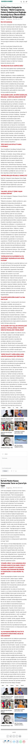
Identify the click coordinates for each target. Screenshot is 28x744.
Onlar (17, 407)
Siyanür (12, 685)
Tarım (17, 685)
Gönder (5, 471)
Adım (3, 685)
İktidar (9, 407)
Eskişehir (4, 407)
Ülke (21, 407)
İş (13, 407)
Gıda (7, 685)
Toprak (22, 685)
